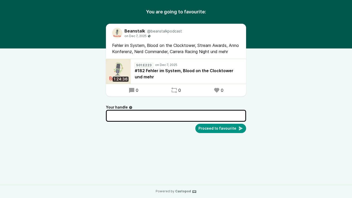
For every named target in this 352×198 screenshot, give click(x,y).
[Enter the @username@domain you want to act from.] (130, 107)
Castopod (183, 191)
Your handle (117, 107)
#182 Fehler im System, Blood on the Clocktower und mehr (184, 73)
